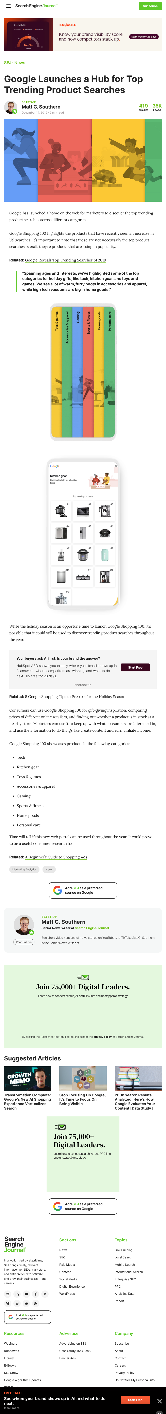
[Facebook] (35, 1294)
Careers (120, 1365)
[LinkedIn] (17, 1294)
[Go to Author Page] (10, 107)
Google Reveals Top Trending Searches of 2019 (65, 260)
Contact (120, 1358)
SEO (62, 1257)
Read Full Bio (23, 942)
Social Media (68, 1279)
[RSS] (35, 1303)
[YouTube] (26, 1294)
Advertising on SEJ (72, 1343)
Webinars (10, 1343)
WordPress (67, 1294)
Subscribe (122, 1343)
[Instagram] (17, 1303)
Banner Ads (67, 1358)
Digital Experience (72, 1286)
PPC (118, 1286)
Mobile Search (125, 1265)
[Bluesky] (7, 1303)
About (119, 1351)
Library (9, 1358)
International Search (129, 1272)
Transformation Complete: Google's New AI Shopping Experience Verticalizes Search (27, 1101)
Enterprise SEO (125, 1279)
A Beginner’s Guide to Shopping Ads (56, 857)
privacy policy (103, 1036)
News (49, 869)
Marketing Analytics (24, 869)
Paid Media (67, 1265)
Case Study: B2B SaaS (74, 1351)
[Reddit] (26, 1303)
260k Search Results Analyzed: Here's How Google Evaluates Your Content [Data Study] (135, 1101)
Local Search (124, 1257)
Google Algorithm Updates (22, 1380)
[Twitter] (45, 1294)
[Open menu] (8, 6)
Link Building (124, 1250)
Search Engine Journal (92, 928)
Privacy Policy (124, 1373)
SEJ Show (11, 1373)
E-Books (10, 1365)
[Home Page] (36, 6)
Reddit (119, 1301)
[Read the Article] (27, 1078)
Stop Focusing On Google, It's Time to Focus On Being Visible (82, 1099)
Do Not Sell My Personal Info (135, 1380)
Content (65, 1272)
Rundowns (11, 1351)
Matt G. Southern (41, 107)
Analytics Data (124, 1294)
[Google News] (7, 1294)
